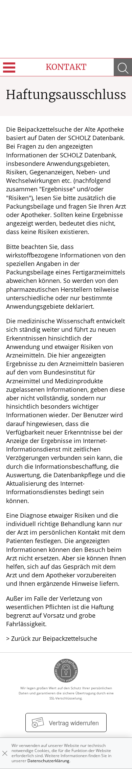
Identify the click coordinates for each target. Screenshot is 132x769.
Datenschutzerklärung (48, 761)
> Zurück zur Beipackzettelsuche (51, 638)
